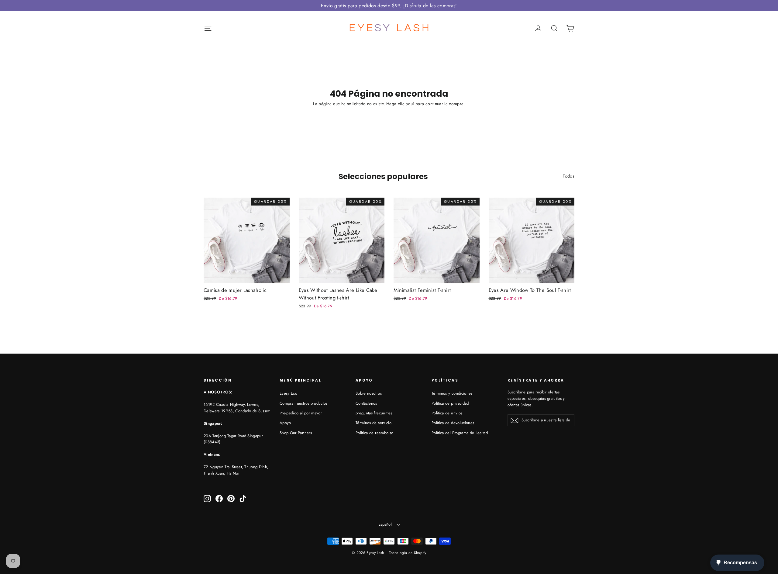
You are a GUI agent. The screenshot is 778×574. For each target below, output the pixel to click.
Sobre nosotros (369, 393)
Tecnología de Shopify (407, 552)
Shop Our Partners (296, 433)
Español (385, 524)
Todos (568, 176)
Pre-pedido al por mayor (301, 413)
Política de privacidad (450, 403)
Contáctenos (366, 403)
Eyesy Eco (288, 393)
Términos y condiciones (452, 393)
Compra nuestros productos (304, 403)
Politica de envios (447, 413)
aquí (410, 104)
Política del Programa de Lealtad (460, 433)
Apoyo (285, 423)
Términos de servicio (373, 423)
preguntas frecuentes (374, 413)
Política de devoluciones (453, 423)
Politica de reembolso (374, 433)
